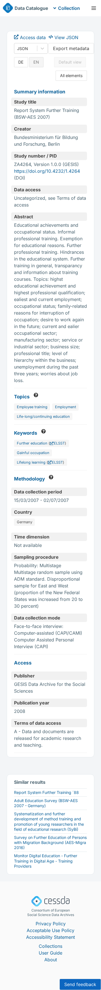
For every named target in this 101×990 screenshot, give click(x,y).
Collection (69, 8)
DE (21, 62)
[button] (93, 8)
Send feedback (80, 984)
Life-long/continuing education (43, 416)
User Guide (50, 953)
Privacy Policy (51, 923)
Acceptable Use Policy (50, 930)
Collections (50, 946)
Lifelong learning (31, 462)
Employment (65, 407)
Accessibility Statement (50, 937)
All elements (71, 75)
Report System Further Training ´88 (46, 792)
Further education (32, 443)
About (50, 959)
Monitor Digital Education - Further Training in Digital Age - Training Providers (45, 860)
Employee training (32, 407)
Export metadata (71, 48)
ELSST (59, 443)
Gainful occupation (33, 453)
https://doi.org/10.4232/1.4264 (47, 171)
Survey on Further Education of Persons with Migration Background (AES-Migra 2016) (50, 842)
